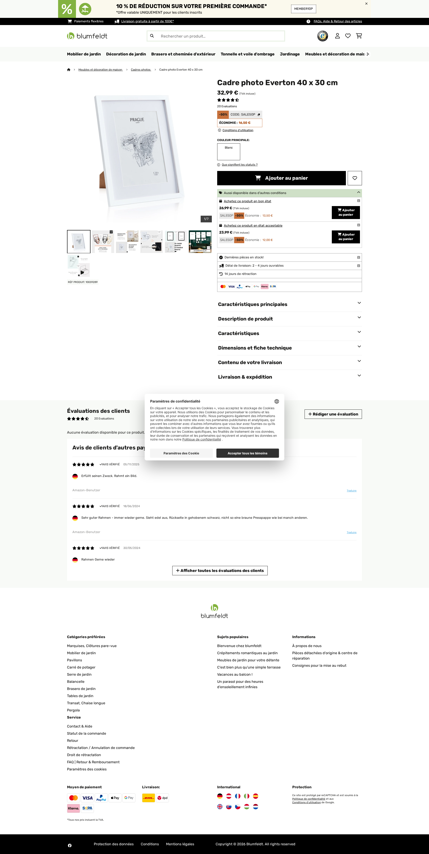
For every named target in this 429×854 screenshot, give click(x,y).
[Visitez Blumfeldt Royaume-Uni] (220, 806)
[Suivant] (367, 54)
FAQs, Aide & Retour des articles (338, 21)
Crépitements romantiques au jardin (247, 653)
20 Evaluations (227, 106)
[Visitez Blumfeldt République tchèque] (237, 806)
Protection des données (114, 844)
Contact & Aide (79, 726)
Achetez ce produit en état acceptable (253, 226)
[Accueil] (72, 69)
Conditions (150, 844)
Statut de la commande (86, 733)
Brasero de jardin (81, 689)
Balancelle (75, 681)
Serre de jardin (79, 674)
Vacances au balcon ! (234, 674)
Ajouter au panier (286, 178)
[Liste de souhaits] (348, 36)
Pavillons (74, 660)
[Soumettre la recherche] (152, 36)
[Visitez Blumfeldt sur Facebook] (69, 845)
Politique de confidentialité (308, 798)
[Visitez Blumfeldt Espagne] (255, 796)
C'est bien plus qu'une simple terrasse (249, 667)
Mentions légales (180, 844)
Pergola (73, 710)
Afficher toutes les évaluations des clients (222, 570)
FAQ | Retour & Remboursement (93, 762)
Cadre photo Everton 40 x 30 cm (180, 69)
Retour (72, 740)
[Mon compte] (337, 36)
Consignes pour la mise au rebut (319, 665)
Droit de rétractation (84, 755)
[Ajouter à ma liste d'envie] (355, 178)
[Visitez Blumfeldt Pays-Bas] (255, 806)
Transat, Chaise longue (86, 703)
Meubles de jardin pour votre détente (248, 660)
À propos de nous (307, 646)
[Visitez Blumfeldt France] (237, 796)
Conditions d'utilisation (306, 802)
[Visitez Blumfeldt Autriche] (228, 796)
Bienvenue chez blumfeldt (239, 646)
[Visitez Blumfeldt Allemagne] (220, 796)
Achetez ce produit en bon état (247, 201)
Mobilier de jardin (81, 653)
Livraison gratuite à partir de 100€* (147, 21)
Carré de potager (81, 667)
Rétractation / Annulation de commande (101, 748)
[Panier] (359, 36)
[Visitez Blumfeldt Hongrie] (246, 806)
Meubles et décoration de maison (100, 69)
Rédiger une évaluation (335, 414)
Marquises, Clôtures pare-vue (92, 646)
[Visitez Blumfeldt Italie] (246, 796)
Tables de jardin (80, 696)
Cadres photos (141, 69)
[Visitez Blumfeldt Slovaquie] (228, 806)
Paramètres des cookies (87, 769)
